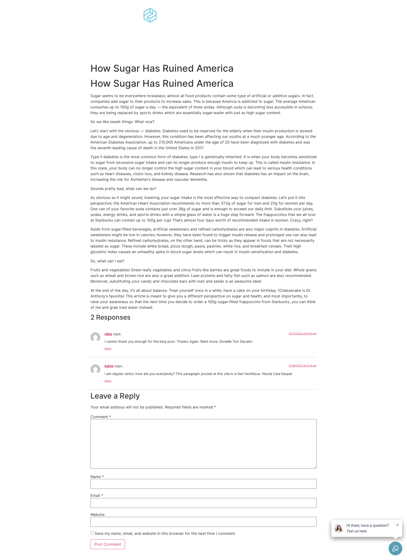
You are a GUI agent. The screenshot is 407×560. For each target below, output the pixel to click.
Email (96, 495)
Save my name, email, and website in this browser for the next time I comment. (165, 533)
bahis (109, 366)
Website (97, 514)
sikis (108, 334)
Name (97, 476)
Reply (108, 348)
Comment (100, 417)
